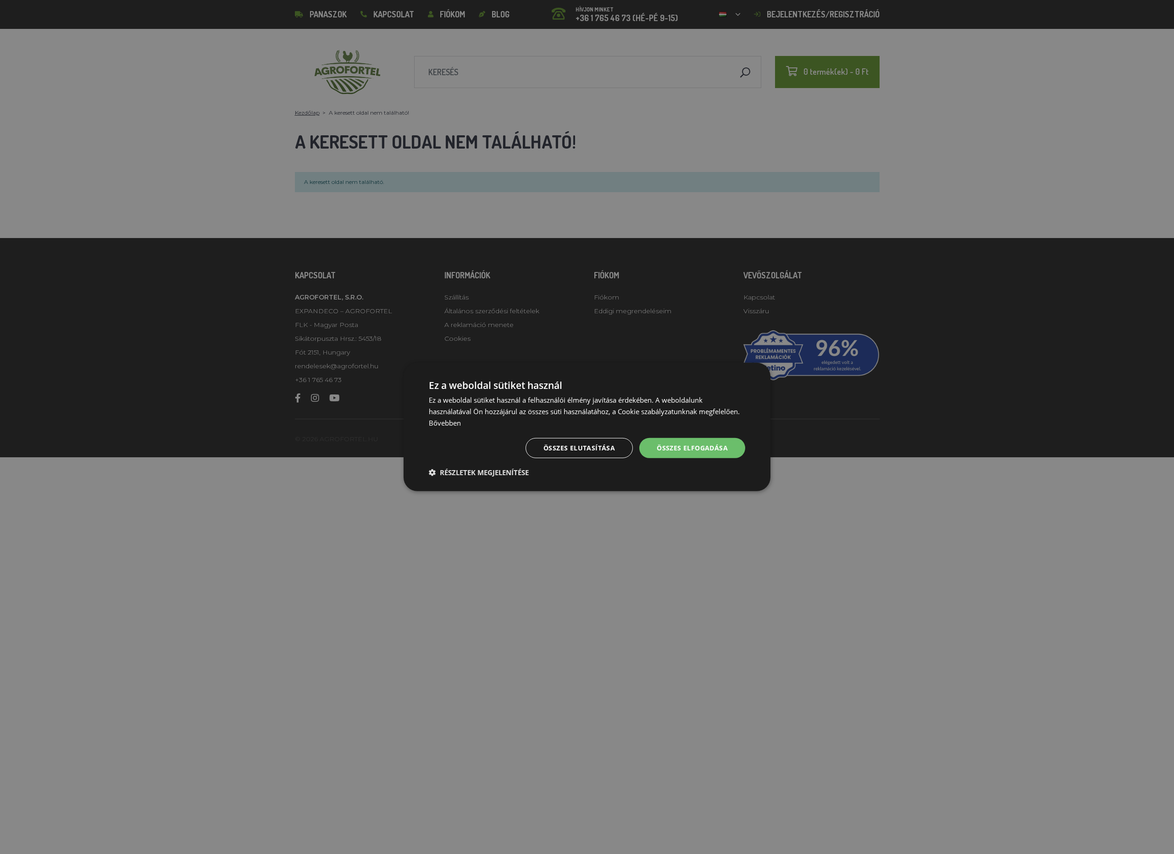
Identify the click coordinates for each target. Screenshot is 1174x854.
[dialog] (587, 427)
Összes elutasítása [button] (579, 447)
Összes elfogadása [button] (692, 447)
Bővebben (445, 422)
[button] (479, 472)
